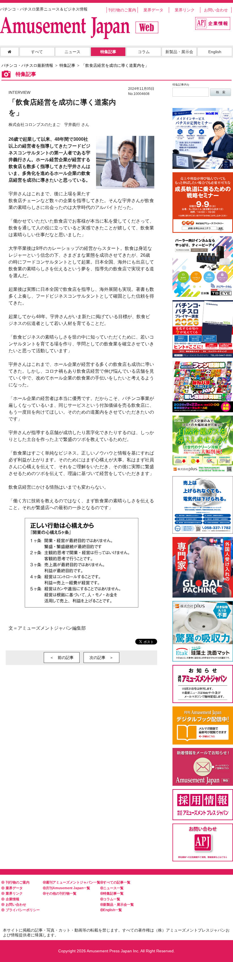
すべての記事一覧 (116, 882)
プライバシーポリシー (23, 910)
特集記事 (108, 51)
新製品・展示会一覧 (118, 905)
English (214, 51)
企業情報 (12, 899)
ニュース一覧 (113, 888)
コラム (144, 51)
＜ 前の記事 (62, 657)
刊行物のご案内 (122, 10)
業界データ (153, 10)
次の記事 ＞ (101, 657)
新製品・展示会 (179, 51)
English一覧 (112, 910)
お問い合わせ (216, 10)
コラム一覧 (111, 899)
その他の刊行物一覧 (61, 893)
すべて (37, 51)
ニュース (72, 51)
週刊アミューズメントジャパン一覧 (73, 882)
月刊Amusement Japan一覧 (68, 888)
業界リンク (185, 10)
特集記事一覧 (113, 893)
